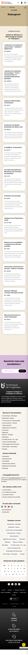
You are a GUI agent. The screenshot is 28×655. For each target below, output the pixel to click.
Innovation (5, 430)
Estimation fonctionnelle (12, 196)
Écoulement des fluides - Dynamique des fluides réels (13, 126)
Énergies (4, 449)
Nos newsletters (6, 509)
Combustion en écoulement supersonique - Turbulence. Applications (13, 47)
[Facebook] (2, 507)
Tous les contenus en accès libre (11, 497)
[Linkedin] (12, 507)
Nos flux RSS (5, 512)
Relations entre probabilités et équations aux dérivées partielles (13, 244)
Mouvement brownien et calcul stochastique (12, 316)
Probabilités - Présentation (13, 147)
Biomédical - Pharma (8, 418)
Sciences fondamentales (9, 442)
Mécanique (5, 437)
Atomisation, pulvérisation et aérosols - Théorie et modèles (14, 267)
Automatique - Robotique (9, 416)
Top (4, 565)
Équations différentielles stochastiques (12, 102)
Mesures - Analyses (7, 434)
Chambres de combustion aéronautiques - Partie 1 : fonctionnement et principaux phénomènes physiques (12, 74)
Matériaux (5, 432)
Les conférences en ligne (9, 492)
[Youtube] (9, 507)
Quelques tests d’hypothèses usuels (13, 219)
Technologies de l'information (10, 444)
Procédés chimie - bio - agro (10, 439)
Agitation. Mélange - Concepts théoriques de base (13, 292)
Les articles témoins (7, 494)
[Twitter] (5, 507)
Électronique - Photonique (9, 446)
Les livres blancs (6, 490)
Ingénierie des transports (9, 428)
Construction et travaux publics (11, 420)
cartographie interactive (15, 478)
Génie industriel (6, 425)
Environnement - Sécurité (9, 423)
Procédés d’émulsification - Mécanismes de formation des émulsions (13, 171)
